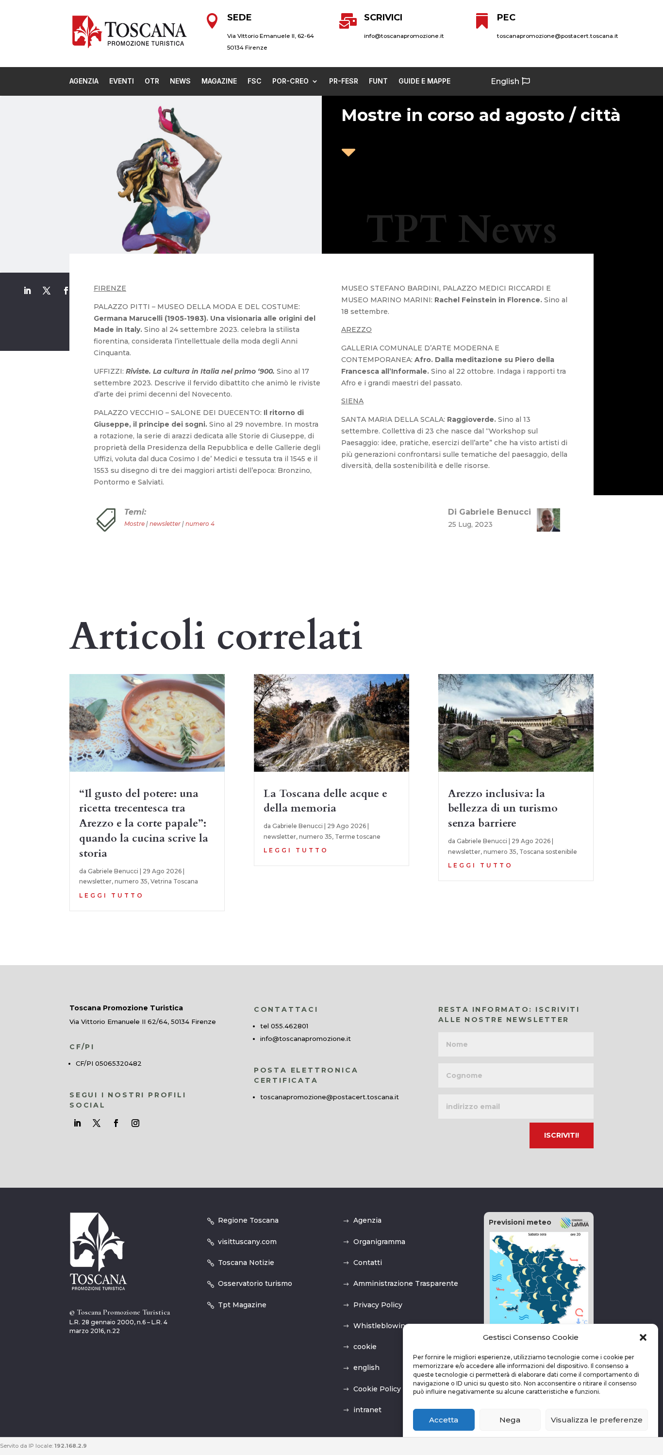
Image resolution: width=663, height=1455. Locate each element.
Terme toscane (358, 836)
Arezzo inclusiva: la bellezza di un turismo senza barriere (503, 808)
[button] (643, 1337)
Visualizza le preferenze (597, 1419)
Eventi (121, 81)
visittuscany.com (247, 1241)
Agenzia (84, 81)
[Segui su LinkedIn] (27, 290)
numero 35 (131, 881)
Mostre (134, 523)
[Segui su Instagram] (135, 1123)
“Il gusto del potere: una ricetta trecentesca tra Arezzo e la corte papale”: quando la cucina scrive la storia (143, 823)
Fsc (255, 81)
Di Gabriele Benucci (489, 512)
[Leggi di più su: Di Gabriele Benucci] (544, 520)
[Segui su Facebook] (66, 290)
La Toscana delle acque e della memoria (325, 801)
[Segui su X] (46, 290)
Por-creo (290, 81)
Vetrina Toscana (174, 881)
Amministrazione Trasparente (405, 1283)
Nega (509, 1419)
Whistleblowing (381, 1325)
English (505, 81)
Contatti (367, 1262)
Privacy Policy (377, 1304)
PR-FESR (343, 81)
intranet (367, 1409)
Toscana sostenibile (548, 851)
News (180, 81)
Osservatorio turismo (255, 1283)
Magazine (219, 81)
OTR (152, 81)
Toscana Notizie (246, 1262)
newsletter (165, 523)
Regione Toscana (248, 1220)
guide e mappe (424, 81)
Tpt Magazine (242, 1304)
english (366, 1367)
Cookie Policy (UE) (385, 1389)
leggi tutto (111, 895)
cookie (365, 1346)
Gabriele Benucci (113, 871)
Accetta (443, 1419)
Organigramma (379, 1241)
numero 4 (200, 523)
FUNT (378, 81)
